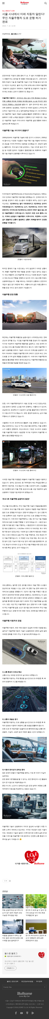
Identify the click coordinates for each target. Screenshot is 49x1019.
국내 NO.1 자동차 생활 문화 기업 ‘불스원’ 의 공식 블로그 (19, 962)
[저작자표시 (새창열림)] (10, 881)
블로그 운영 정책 (12, 981)
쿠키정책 (39, 981)
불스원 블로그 (11, 953)
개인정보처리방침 (27, 981)
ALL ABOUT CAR (8, 11)
